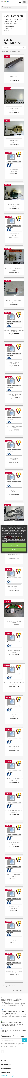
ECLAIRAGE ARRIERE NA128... (14, 621)
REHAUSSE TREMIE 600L (14, 586)
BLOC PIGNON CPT (14, 907)
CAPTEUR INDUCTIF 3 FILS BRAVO (14, 875)
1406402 (14, 588)
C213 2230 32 (14, 331)
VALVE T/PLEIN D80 (14, 234)
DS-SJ (14, 460)
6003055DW (14, 78)
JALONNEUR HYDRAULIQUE (14, 394)
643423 (14, 556)
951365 (14, 844)
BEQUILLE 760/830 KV (14, 650)
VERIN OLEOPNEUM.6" (14, 108)
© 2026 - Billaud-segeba (8, 1076)
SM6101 (14, 684)
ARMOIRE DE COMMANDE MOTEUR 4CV (14, 682)
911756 (14, 972)
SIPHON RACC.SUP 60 (14, 204)
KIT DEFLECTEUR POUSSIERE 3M (14, 779)
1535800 (14, 492)
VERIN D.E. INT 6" (14, 76)
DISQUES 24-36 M (14, 746)
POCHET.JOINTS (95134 (14, 843)
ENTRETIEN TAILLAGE (10, 22)
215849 (14, 110)
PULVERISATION (9, 26)
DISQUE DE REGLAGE (14, 362)
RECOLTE (7, 30)
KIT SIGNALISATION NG (14, 554)
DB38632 (14, 652)
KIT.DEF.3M (14, 780)
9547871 (14, 396)
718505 (14, 876)
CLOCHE (14, 939)
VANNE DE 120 (14, 170)
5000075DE (14, 171)
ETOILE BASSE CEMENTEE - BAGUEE (14, 330)
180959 (14, 428)
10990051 (14, 302)
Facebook (2, 1051)
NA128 (14, 623)
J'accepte (14, 549)
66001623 (14, 908)
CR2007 (14, 940)
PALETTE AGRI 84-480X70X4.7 (14, 426)
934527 (14, 716)
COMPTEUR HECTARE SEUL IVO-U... (14, 300)
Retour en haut (18, 991)
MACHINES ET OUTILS (13, 16)
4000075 (14, 142)
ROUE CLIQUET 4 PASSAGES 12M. (14, 268)
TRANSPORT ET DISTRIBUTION (13, 19)
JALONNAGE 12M (14, 458)
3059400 (14, 270)
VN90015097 (14, 363)
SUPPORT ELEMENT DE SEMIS (14, 971)
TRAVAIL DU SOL (9, 28)
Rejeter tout (14, 545)
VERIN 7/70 (14, 490)
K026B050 (14, 812)
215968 (14, 206)
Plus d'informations (8, 539)
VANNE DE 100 (14, 140)
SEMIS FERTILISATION (10, 24)
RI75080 (14, 235)
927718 (14, 748)
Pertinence (14, 48)
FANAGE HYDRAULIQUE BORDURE (14, 811)
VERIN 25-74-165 (14, 714)
